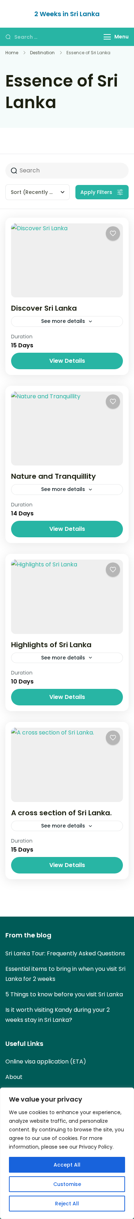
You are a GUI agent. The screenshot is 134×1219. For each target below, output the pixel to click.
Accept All (67, 1164)
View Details (67, 361)
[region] (67, 1153)
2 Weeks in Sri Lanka (67, 13)
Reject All (67, 1203)
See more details (63, 321)
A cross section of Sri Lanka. (61, 813)
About (14, 1077)
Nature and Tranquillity (53, 476)
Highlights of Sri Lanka (51, 645)
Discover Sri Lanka (44, 308)
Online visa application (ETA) (45, 1061)
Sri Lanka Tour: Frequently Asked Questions (65, 953)
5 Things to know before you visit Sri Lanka (64, 994)
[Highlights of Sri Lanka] (67, 597)
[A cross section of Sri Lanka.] (67, 765)
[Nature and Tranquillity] (67, 428)
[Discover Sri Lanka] (67, 260)
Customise (67, 1184)
